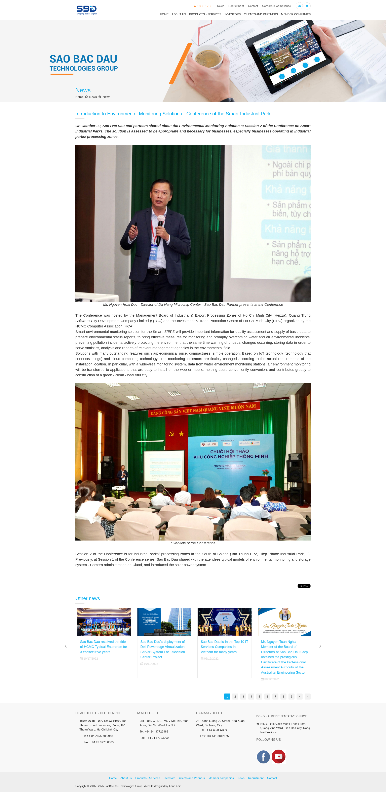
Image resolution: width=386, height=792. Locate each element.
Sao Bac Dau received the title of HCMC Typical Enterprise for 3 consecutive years (102, 647)
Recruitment (236, 5)
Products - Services (205, 14)
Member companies (296, 14)
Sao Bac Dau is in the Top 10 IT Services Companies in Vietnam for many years (223, 647)
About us (179, 14)
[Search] (307, 5)
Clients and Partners (261, 14)
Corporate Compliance (276, 5)
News (220, 5)
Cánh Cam (175, 786)
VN (299, 5)
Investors (233, 14)
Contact (253, 5)
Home (164, 14)
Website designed (154, 786)
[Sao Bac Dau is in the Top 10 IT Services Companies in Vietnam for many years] (223, 622)
